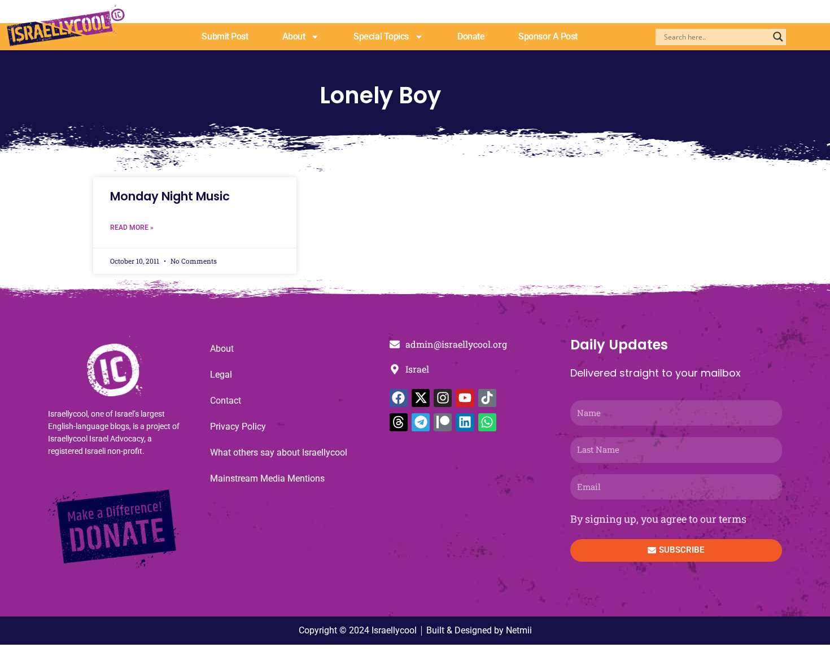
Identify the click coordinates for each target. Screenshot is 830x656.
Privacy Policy (238, 426)
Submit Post (225, 36)
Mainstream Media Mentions (267, 478)
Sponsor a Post (548, 36)
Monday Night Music (170, 196)
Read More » (132, 227)
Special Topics (381, 36)
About (293, 36)
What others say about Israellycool (278, 452)
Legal (221, 374)
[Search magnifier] (778, 37)
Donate (470, 36)
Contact (225, 400)
